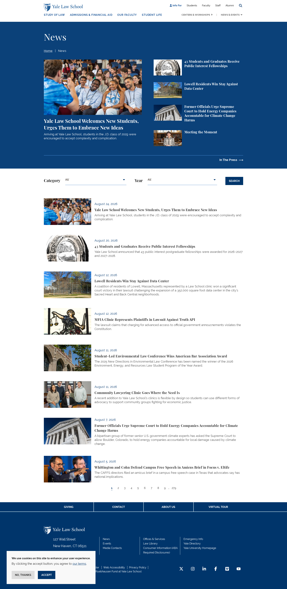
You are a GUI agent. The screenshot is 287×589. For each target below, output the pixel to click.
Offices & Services (154, 539)
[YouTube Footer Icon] (239, 569)
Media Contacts (112, 548)
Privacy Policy (137, 567)
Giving (68, 507)
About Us (168, 507)
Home (48, 51)
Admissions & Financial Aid (91, 14)
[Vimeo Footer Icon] (227, 569)
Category (52, 181)
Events (107, 543)
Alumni (230, 5)
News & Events (230, 14)
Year (139, 181)
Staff (218, 5)
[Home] (64, 7)
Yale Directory (192, 543)
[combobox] (95, 181)
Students (192, 5)
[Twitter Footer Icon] (181, 569)
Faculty (206, 5)
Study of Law (54, 14)
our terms (79, 563)
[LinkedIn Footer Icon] (204, 569)
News (62, 51)
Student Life (152, 14)
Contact (118, 507)
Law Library (150, 543)
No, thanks (23, 575)
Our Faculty (127, 14)
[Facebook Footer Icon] (216, 569)
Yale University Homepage (200, 548)
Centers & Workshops (196, 14)
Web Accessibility (114, 567)
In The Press (228, 160)
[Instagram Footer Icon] (193, 569)
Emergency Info (193, 539)
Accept (46, 575)
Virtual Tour (218, 507)
